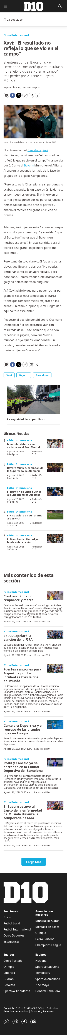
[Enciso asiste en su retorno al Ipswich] (55, 514)
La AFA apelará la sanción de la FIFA (18, 638)
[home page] (33, 6)
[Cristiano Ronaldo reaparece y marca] (55, 595)
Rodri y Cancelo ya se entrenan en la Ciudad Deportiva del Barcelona (23, 767)
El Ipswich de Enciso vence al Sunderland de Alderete (24, 493)
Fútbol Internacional (16, 35)
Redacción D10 (37, 453)
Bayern (29, 165)
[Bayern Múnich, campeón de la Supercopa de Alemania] (55, 467)
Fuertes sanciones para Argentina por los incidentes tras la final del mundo (22, 675)
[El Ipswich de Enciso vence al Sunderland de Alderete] (55, 491)
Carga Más (33, 862)
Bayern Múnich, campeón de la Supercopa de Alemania (25, 469)
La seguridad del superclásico (26, 419)
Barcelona (34, 150)
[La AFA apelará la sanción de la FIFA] (55, 634)
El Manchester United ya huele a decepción (23, 541)
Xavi (45, 150)
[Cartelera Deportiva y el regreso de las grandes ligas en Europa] (55, 724)
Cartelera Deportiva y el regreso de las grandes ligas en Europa (23, 729)
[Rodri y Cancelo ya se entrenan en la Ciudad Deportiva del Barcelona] (55, 762)
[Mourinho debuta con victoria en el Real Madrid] (55, 443)
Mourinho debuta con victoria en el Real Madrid (23, 445)
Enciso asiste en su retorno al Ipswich (24, 517)
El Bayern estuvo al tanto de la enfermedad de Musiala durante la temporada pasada (23, 812)
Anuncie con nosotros (44, 913)
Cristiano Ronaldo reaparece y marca (18, 598)
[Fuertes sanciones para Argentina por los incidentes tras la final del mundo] (55, 668)
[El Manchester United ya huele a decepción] (55, 538)
